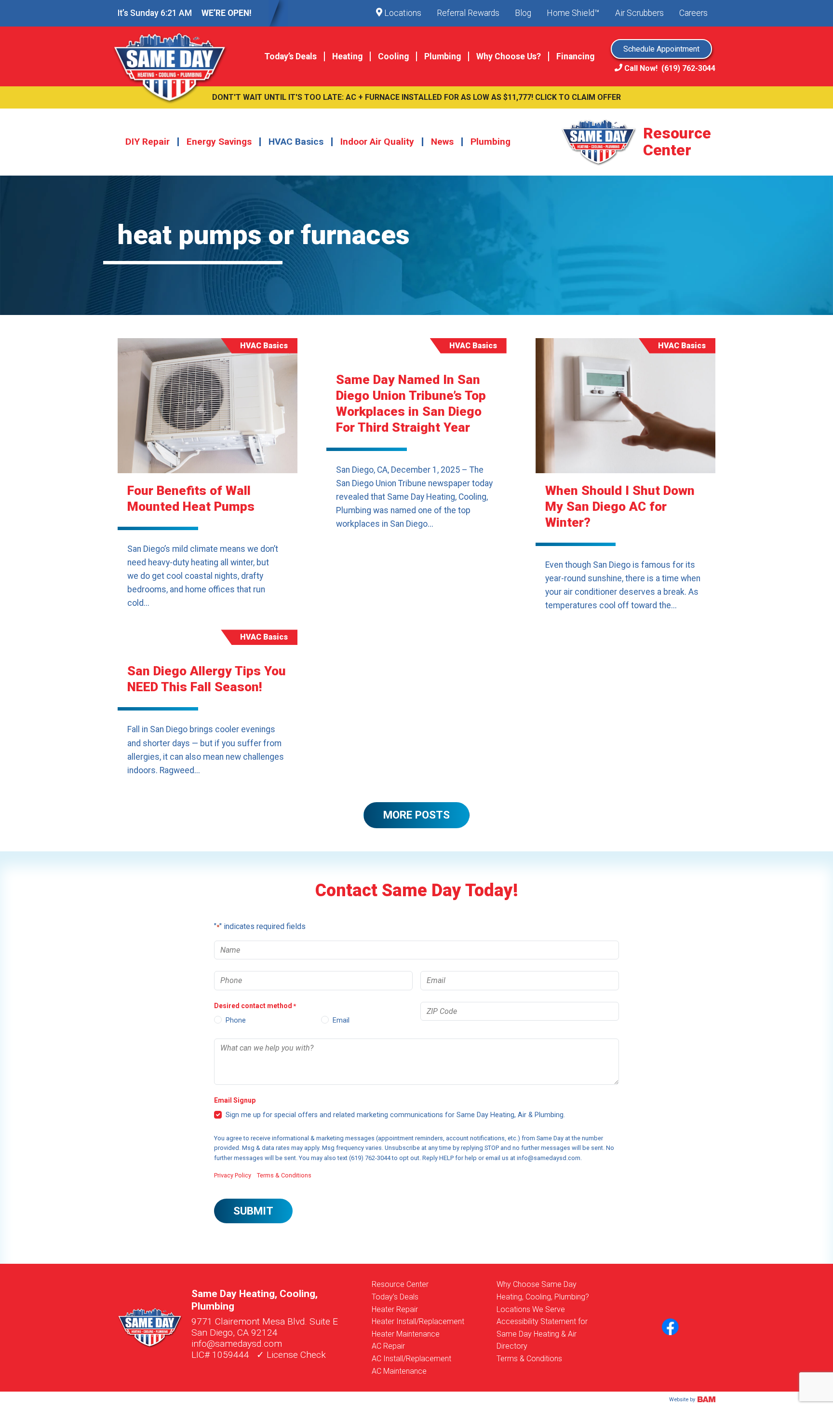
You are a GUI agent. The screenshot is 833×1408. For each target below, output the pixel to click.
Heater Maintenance (406, 1334)
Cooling (393, 56)
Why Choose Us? (508, 56)
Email (341, 1020)
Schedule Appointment (661, 49)
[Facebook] (670, 1328)
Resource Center (400, 1284)
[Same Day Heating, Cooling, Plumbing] (177, 56)
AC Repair (388, 1346)
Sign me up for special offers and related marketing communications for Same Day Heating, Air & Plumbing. (395, 1115)
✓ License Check (291, 1354)
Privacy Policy (232, 1175)
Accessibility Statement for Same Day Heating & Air (542, 1328)
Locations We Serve (531, 1309)
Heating (347, 56)
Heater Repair (395, 1309)
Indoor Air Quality (377, 141)
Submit (253, 1210)
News (442, 141)
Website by (683, 1399)
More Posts (416, 814)
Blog (523, 13)
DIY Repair (147, 141)
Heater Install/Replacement (418, 1321)
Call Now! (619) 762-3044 (668, 68)
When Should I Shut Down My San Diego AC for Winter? (620, 506)
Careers (693, 13)
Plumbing (442, 56)
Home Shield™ (573, 13)
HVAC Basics (296, 141)
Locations (401, 13)
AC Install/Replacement (411, 1358)
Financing (575, 56)
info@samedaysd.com (236, 1343)
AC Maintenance (399, 1371)
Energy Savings (219, 141)
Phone (236, 1020)
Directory (512, 1346)
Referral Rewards (468, 13)
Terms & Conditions (284, 1175)
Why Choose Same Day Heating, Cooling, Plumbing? (543, 1290)
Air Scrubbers (639, 13)
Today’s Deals (290, 56)
